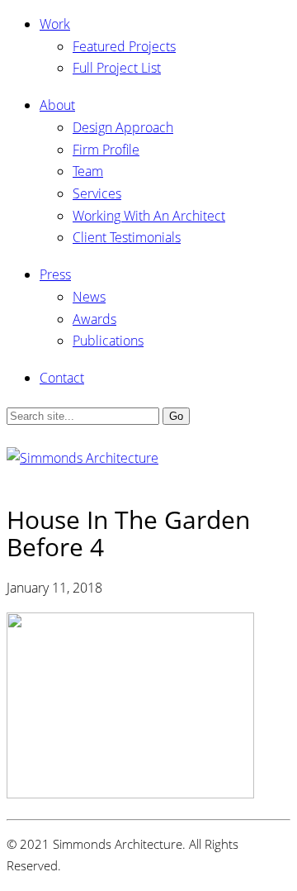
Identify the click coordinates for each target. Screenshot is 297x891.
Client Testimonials (127, 237)
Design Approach (123, 127)
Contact (62, 378)
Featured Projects (124, 46)
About (57, 105)
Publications (108, 340)
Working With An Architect (149, 216)
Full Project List (117, 68)
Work (55, 24)
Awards (94, 319)
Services (97, 193)
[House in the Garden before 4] (130, 793)
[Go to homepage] (82, 458)
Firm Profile (106, 150)
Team (88, 171)
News (89, 297)
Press (55, 274)
